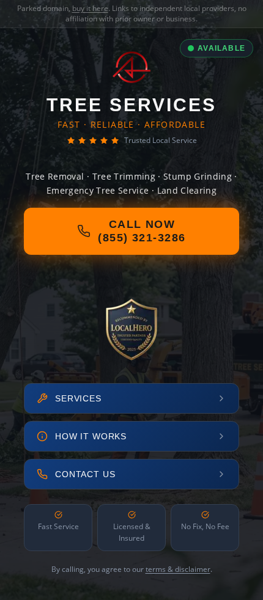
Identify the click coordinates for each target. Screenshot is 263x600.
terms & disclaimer (178, 569)
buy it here (90, 8)
